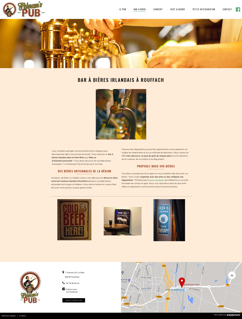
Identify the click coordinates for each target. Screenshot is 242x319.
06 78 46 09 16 (72, 283)
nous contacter (156, 180)
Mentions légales (9, 316)
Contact (22, 316)
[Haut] (232, 275)
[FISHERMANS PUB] (23, 9)
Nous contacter (74, 300)
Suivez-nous (72, 290)
